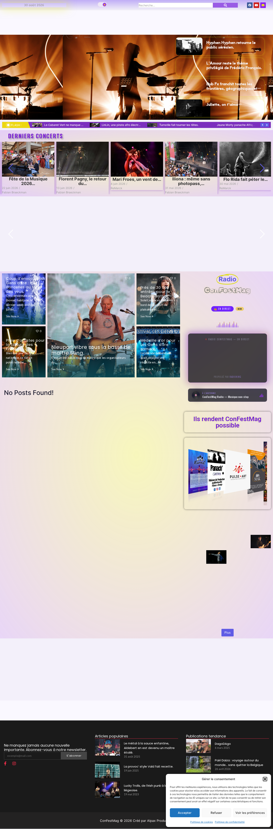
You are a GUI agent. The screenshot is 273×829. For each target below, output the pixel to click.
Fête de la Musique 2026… (28, 181)
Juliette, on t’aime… (224, 103)
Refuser (216, 813)
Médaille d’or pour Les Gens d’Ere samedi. (158, 344)
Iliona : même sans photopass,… (191, 181)
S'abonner (74, 756)
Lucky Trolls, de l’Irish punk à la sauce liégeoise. (133, 125)
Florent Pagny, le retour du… (83, 181)
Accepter (184, 813)
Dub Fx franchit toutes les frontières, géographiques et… (233, 85)
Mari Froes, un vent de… (137, 179)
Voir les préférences (250, 813)
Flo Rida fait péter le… (245, 179)
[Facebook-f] (5, 764)
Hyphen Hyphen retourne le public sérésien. (231, 44)
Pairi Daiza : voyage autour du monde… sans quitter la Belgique (239, 762)
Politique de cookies (201, 821)
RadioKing (235, 376)
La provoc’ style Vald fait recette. (148, 766)
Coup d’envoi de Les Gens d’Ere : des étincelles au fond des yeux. (25, 285)
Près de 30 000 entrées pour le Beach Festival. (155, 291)
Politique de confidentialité (230, 821)
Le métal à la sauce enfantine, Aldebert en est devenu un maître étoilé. (149, 748)
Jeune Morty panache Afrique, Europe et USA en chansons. (83, 125)
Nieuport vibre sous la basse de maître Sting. (91, 350)
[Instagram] (14, 764)
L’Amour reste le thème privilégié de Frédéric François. (234, 65)
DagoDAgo (223, 744)
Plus (227, 632)
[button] (265, 779)
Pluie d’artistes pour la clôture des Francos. (25, 344)
